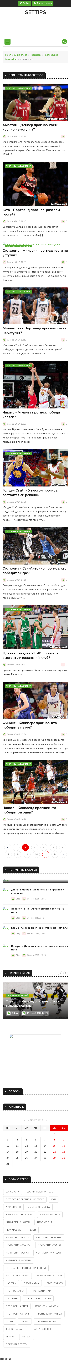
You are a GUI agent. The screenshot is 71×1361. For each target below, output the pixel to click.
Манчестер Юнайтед (18, 1222)
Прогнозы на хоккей (17, 995)
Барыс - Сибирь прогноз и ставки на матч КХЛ (39, 927)
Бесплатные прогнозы (40, 1191)
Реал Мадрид (13, 1230)
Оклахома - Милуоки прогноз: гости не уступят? (35, 252)
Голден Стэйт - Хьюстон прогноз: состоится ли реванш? (30, 492)
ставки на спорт (41, 1329)
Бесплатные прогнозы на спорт (25, 1199)
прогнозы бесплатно (38, 1298)
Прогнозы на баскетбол (18, 88)
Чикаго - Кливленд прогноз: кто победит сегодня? (29, 810)
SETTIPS (35, 12)
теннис (10, 1336)
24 (55, 854)
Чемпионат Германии (48, 1237)
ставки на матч (15, 1329)
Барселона (12, 1191)
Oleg (18, 899)
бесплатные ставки (17, 1275)
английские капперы (18, 1260)
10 (36, 854)
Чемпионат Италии (49, 1245)
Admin (15, 1013)
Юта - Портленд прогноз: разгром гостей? (31, 212)
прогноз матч (55, 1283)
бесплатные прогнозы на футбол (26, 1268)
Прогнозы (35, 55)
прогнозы (12, 1298)
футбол (26, 1336)
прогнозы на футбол (49, 1313)
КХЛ (53, 1199)
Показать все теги (17, 1344)
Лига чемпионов (50, 1214)
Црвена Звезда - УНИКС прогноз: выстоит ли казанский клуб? (31, 655)
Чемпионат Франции (48, 1252)
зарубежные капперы (49, 1275)
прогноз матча (15, 1291)
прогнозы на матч (17, 1306)
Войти (25, 3)
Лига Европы (13, 1207)
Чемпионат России (17, 1252)
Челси (32, 1230)
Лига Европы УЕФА (39, 1207)
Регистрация (44, 3)
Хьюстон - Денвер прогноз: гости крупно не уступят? (30, 127)
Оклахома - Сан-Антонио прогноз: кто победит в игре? (35, 570)
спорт (9, 1321)
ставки (25, 1321)
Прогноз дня (44, 1222)
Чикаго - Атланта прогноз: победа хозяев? (31, 414)
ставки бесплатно (47, 1321)
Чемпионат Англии (17, 1237)
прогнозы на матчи (47, 1306)
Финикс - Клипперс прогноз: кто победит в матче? (30, 725)
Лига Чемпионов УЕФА (19, 1214)
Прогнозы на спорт (16, 55)
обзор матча (31, 1283)
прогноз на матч (42, 1291)
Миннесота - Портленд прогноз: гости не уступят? (35, 330)
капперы (11, 1283)
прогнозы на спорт (17, 1313)
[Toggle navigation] (7, 42)
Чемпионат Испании (18, 1245)
